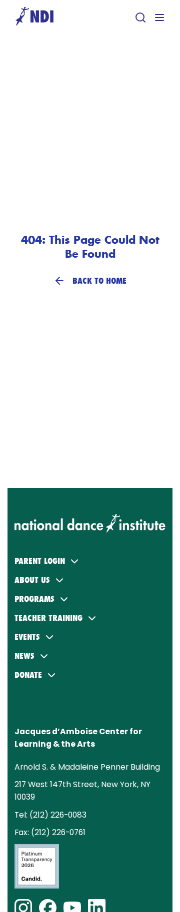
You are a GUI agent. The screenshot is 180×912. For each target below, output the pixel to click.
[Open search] (140, 17)
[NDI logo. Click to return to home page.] (90, 519)
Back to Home (99, 281)
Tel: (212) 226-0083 (50, 815)
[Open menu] (160, 17)
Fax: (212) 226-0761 (50, 832)
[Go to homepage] (34, 17)
